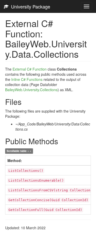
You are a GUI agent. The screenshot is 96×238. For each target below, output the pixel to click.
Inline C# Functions (26, 79)
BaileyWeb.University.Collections (31, 89)
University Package (29, 6)
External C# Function (30, 69)
